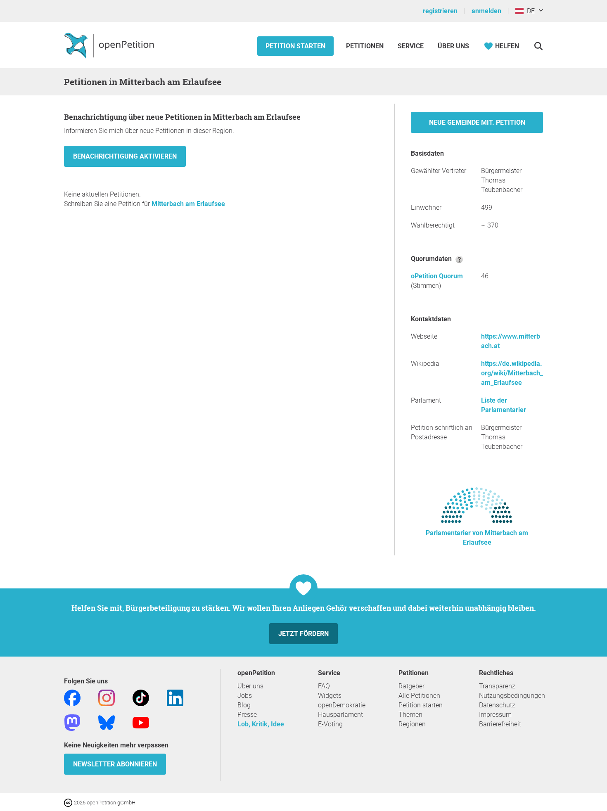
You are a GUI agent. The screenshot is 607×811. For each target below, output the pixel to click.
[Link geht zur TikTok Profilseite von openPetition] (141, 697)
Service (411, 46)
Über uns (250, 686)
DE (529, 11)
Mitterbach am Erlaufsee (188, 204)
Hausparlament (340, 715)
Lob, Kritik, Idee (260, 724)
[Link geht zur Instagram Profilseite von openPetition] (106, 697)
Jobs (244, 696)
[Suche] (538, 46)
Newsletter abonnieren (115, 764)
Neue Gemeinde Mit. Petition (477, 122)
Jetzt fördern (303, 634)
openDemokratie (341, 705)
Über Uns (453, 46)
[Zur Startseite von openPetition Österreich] (110, 45)
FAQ (324, 686)
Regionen (412, 724)
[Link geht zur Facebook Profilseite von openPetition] (72, 697)
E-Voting (330, 724)
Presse (247, 715)
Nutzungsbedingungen (512, 696)
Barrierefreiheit (500, 724)
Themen (410, 715)
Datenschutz (497, 705)
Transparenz (497, 686)
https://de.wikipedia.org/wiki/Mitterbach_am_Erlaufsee (512, 373)
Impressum (495, 715)
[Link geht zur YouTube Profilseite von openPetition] (141, 722)
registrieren (440, 11)
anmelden (486, 11)
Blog (244, 705)
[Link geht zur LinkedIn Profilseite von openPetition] (175, 697)
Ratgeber (411, 686)
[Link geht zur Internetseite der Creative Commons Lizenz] (69, 802)
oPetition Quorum (437, 276)
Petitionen (365, 46)
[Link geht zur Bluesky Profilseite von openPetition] (106, 722)
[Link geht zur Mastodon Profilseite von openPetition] (72, 722)
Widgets (329, 696)
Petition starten (295, 46)
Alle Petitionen (419, 696)
